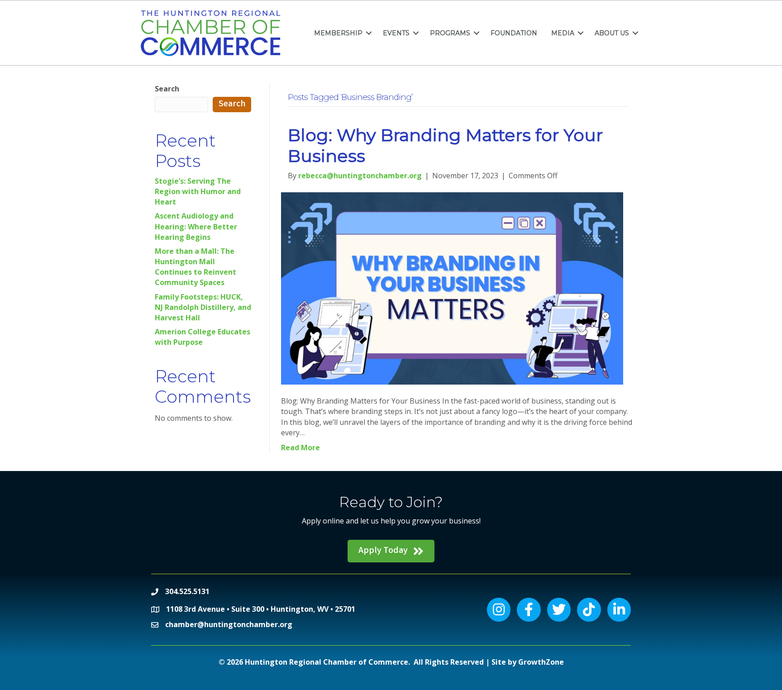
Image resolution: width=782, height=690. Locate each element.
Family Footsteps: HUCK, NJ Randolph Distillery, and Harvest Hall (203, 307)
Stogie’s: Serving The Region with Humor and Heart (198, 191)
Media (562, 33)
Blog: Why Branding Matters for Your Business (445, 145)
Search (167, 89)
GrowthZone (541, 662)
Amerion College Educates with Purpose (202, 337)
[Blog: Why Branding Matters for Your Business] (452, 288)
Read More (300, 447)
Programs (450, 33)
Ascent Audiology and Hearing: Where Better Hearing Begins (196, 226)
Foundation (514, 33)
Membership (338, 33)
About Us (612, 33)
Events (396, 33)
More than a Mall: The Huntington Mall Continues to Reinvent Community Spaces (195, 267)
